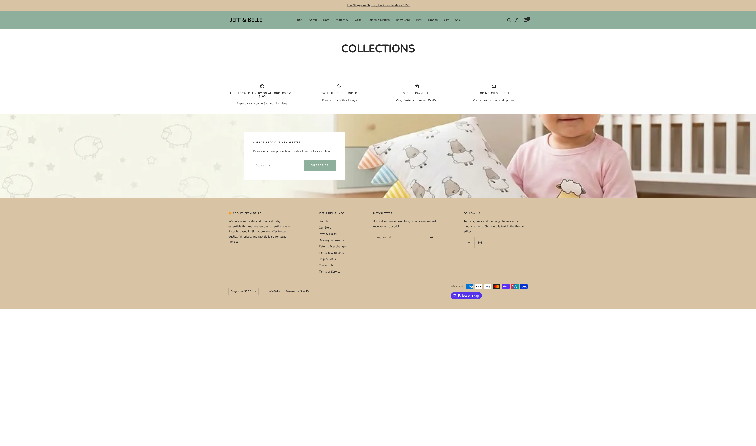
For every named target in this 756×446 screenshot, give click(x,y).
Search (323, 221)
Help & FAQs (327, 259)
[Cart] (526, 20)
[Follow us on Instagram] (479, 242)
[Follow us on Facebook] (469, 242)
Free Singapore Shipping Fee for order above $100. (378, 5)
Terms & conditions (331, 253)
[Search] (509, 20)
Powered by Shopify (297, 291)
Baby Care (403, 20)
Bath (326, 20)
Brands (433, 20)
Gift (446, 20)
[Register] (431, 237)
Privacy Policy (328, 234)
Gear (358, 20)
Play (419, 20)
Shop (299, 20)
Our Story (325, 227)
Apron (313, 20)
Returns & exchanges (333, 246)
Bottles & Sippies (378, 20)
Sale (458, 20)
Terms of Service (329, 272)
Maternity (342, 20)
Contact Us (326, 265)
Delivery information (332, 240)
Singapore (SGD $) (241, 291)
